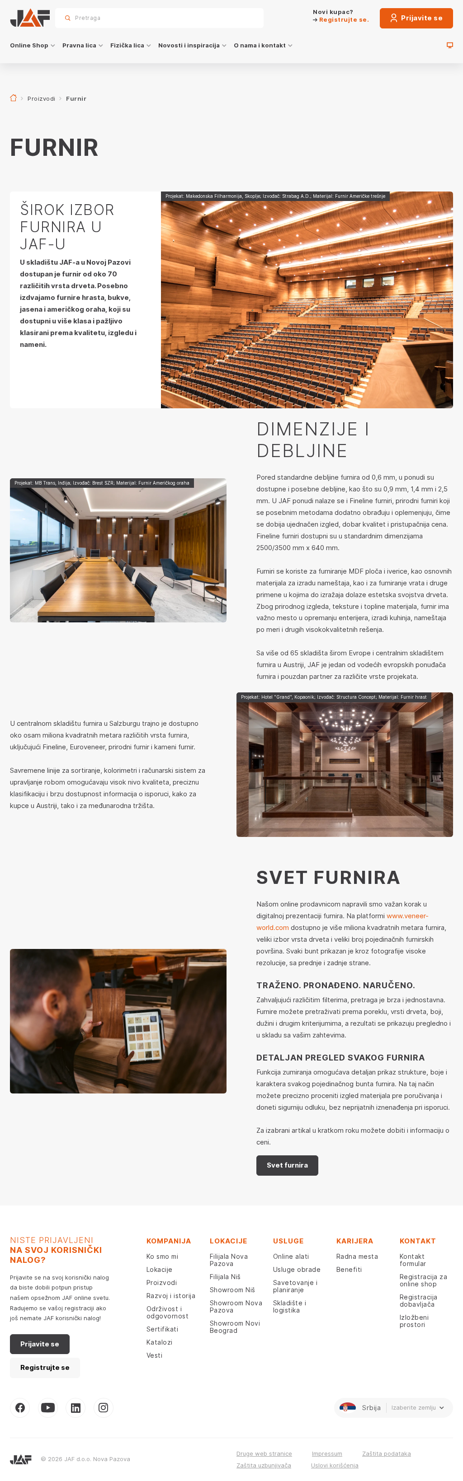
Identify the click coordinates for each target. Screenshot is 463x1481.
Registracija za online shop (424, 1280)
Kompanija (168, 1241)
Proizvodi (42, 98)
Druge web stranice (264, 1453)
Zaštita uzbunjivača (263, 1465)
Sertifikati (162, 1329)
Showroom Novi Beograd (235, 1326)
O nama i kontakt (260, 45)
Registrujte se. (343, 19)
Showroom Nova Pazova (236, 1306)
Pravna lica (79, 45)
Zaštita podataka (386, 1453)
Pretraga (241, 17)
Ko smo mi (162, 1256)
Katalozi (159, 1342)
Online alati (291, 1256)
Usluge (288, 1241)
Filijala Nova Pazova (229, 1259)
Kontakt (418, 1241)
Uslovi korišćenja (335, 1465)
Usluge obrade (297, 1269)
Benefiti (349, 1269)
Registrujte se (45, 1367)
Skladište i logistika (290, 1306)
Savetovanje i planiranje (295, 1286)
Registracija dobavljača (419, 1300)
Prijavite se (421, 18)
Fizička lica (127, 45)
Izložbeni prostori (414, 1320)
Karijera (354, 1241)
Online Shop (29, 45)
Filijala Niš (225, 1276)
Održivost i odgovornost (167, 1312)
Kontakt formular (413, 1259)
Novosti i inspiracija (189, 45)
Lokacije (159, 1269)
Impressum (327, 1453)
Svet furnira (287, 1165)
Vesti (154, 1355)
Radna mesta (357, 1256)
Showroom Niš (232, 1290)
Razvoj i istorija (171, 1295)
